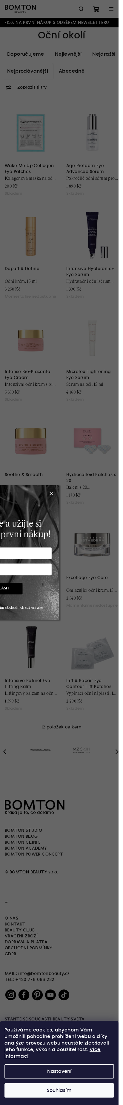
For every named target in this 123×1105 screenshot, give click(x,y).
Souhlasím (59, 1090)
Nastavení (59, 1071)
